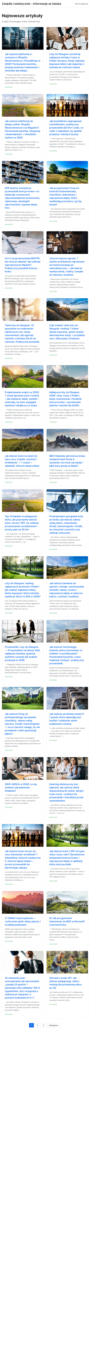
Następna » (54, 1025)
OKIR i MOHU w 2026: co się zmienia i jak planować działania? (21, 787)
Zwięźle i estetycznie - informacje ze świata (31, 3)
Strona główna (81, 4)
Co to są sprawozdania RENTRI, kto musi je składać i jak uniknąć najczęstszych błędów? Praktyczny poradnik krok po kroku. (23, 265)
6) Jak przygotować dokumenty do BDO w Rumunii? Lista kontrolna (67, 921)
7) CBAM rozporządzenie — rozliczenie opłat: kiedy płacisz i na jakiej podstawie (23, 921)
